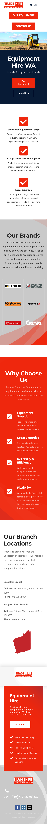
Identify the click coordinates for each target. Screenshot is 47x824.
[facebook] (17, 807)
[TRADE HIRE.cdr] (14, 2)
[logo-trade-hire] (23, 778)
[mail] (29, 807)
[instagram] (23, 807)
